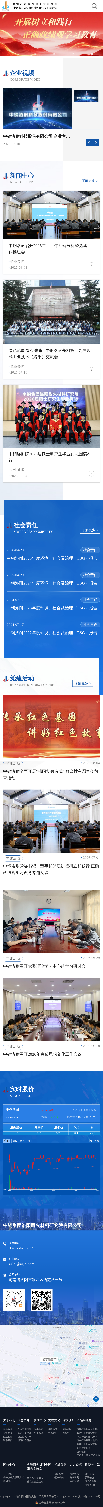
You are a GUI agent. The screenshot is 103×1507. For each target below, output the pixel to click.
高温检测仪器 (84, 1447)
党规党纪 (52, 1433)
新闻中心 (40, 1420)
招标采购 (60, 1464)
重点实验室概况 (35, 1478)
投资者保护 (90, 1485)
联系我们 (7, 1440)
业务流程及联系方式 (13, 1477)
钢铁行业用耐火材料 (87, 1429)
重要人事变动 (24, 1433)
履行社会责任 (24, 1440)
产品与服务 (84, 1420)
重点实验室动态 (35, 1481)
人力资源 (76, 1464)
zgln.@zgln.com (21, 1264)
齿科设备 (81, 1451)
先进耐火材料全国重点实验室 (39, 1466)
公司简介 (7, 1433)
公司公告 (89, 1473)
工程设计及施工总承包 (88, 1455)
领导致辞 (7, 1429)
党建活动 (52, 1429)
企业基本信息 (24, 1429)
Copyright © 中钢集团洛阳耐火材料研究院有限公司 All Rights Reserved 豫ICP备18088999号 (50, 1496)
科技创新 (68, 1420)
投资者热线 (90, 1481)
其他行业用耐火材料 (87, 1444)
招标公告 (59, 1473)
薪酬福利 (74, 1477)
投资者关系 (92, 1464)
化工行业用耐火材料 (87, 1436)
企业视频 (38, 1433)
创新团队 (67, 1429)
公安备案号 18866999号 (51, 1502)
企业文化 (7, 1436)
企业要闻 (38, 1429)
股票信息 (89, 1477)
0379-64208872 (21, 1248)
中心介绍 (7, 1473)
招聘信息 (74, 1473)
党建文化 (54, 1420)
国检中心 (9, 1464)
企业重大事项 (24, 1436)
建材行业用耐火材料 (87, 1440)
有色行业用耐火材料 (87, 1433)
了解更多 (88, 180)
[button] (89, 142)
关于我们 (9, 1420)
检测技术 (7, 1481)
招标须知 (59, 1477)
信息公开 (24, 1420)
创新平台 (67, 1433)
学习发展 (74, 1481)
